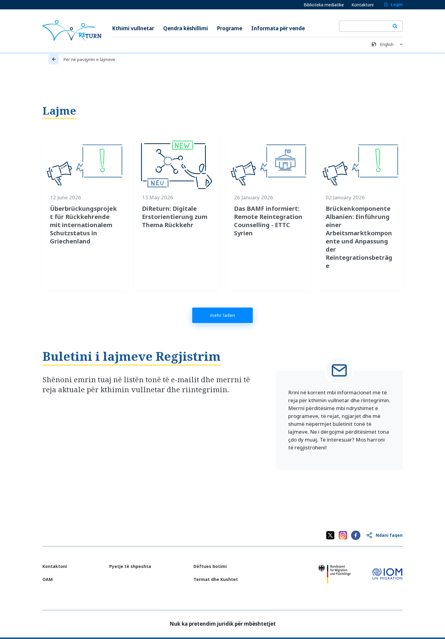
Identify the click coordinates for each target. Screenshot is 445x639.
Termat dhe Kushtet (215, 579)
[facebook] (356, 535)
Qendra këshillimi (185, 28)
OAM (47, 579)
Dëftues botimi (210, 566)
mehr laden (222, 315)
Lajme (59, 110)
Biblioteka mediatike (324, 5)
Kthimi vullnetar (133, 28)
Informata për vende (278, 28)
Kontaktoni (362, 5)
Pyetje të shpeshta (130, 566)
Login (397, 4)
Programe (229, 28)
